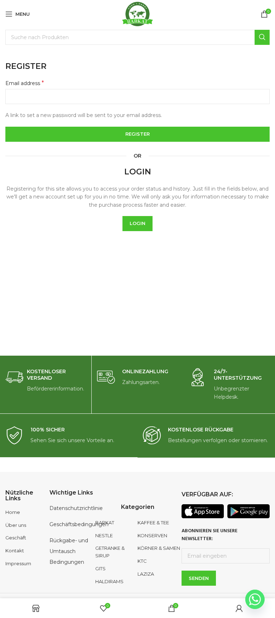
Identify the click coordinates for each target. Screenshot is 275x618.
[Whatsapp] (255, 599)
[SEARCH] (262, 37)
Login (137, 223)
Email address (24, 83)
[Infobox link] (45, 380)
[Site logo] (137, 13)
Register (137, 134)
